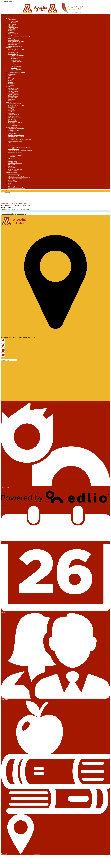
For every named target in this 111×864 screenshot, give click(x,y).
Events (2, 211)
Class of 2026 (11, 107)
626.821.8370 (31, 337)
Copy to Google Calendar (8, 209)
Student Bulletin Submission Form (20, 147)
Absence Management (14, 174)
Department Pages (13, 54)
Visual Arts (14, 68)
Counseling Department (14, 103)
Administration (12, 19)
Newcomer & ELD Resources (16, 136)
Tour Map (14, 22)
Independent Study (13, 52)
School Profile (11, 38)
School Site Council (13, 40)
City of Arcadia (12, 133)
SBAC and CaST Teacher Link (16, 188)
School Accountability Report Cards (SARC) (20, 36)
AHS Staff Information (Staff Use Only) (19, 177)
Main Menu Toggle (6, 15)
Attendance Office (13, 27)
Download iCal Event (23, 209)
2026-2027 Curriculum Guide (16, 49)
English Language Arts (17, 57)
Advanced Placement (13, 50)
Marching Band (12, 79)
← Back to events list (8, 214)
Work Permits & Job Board (15, 169)
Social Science (15, 65)
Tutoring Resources (13, 119)
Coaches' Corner (12, 181)
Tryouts (10, 100)
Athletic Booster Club (14, 89)
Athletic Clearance (13, 93)
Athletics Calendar (13, 91)
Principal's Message (13, 33)
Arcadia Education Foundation (16, 128)
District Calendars (12, 30)
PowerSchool (11, 186)
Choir (9, 75)
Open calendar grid (20, 214)
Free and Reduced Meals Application (21, 139)
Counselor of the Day (13, 114)
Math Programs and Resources (16, 135)
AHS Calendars (12, 24)
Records (10, 35)
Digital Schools (15, 175)
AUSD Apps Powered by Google (17, 178)
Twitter (2, 197)
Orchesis (10, 80)
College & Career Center (14, 117)
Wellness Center (12, 124)
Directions (37, 854)
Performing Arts (15, 60)
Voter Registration (13, 170)
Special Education (16, 66)
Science (13, 63)
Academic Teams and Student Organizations (20, 150)
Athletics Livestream (13, 94)
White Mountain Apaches (15, 46)
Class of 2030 (11, 113)
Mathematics (14, 58)
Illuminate (10, 184)
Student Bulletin (12, 146)
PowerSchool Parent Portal (15, 141)
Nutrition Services (13, 138)
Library (10, 160)
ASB (9, 153)
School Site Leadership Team (16, 41)
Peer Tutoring (11, 164)
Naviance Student (12, 121)
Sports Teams (11, 99)
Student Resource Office (14, 43)
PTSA (9, 142)
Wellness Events (15, 125)
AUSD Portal (11, 180)
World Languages (16, 69)
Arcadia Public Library (14, 130)
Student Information (13, 149)
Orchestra (10, 82)
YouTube (2, 202)
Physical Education (16, 61)
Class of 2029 (11, 111)
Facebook (2, 194)
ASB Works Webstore (17, 155)
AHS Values (11, 26)
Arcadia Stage (11, 74)
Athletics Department (13, 88)
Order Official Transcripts (15, 122)
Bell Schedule (11, 29)
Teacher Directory (13, 44)
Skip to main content (6, 1)
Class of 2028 (11, 110)
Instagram (2, 199)
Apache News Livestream (15, 152)
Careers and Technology (17, 55)
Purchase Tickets (12, 97)
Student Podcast (12, 167)
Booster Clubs (11, 132)
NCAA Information (13, 96)
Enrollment (11, 32)
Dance (9, 77)
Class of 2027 (11, 108)
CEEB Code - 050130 (14, 116)
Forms (9, 183)
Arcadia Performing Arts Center (16, 72)
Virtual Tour (14, 21)
